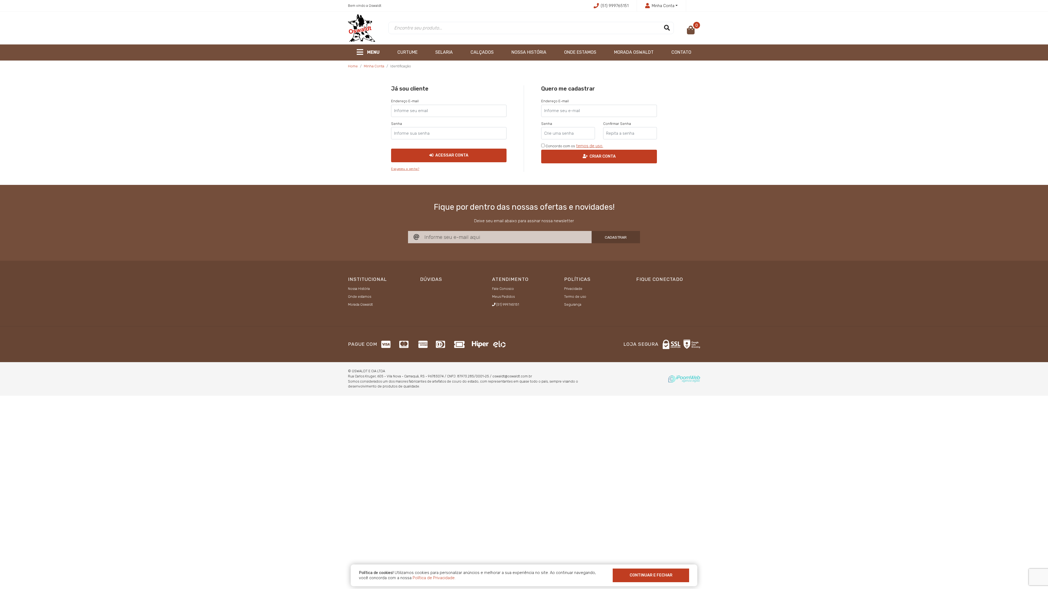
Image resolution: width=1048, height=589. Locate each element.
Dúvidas (431, 279)
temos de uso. (589, 145)
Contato (681, 52)
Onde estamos (580, 52)
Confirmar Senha (617, 124)
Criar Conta (602, 156)
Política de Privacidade (434, 577)
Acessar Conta (451, 155)
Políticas (577, 279)
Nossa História (528, 52)
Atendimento (510, 279)
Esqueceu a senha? (405, 169)
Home (353, 66)
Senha (396, 124)
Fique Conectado (659, 279)
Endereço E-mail (405, 101)
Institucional (367, 279)
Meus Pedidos (503, 296)
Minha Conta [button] (663, 5)
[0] (691, 31)
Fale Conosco (503, 289)
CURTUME (407, 52)
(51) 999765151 (615, 5)
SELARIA (444, 52)
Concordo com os (560, 146)
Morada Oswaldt (634, 52)
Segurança (572, 304)
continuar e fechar (651, 575)
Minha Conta (374, 66)
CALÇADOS (482, 52)
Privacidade (573, 289)
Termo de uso (575, 296)
